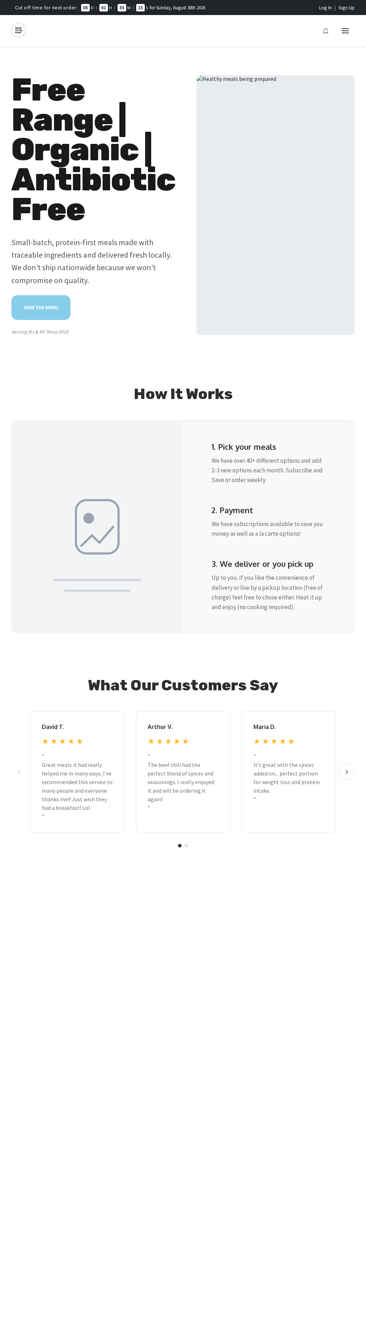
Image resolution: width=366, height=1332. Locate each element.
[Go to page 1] (180, 845)
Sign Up (346, 7)
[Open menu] (345, 31)
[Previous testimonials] (19, 772)
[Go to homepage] (18, 35)
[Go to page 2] (186, 845)
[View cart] (325, 31)
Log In (325, 7)
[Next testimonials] (347, 772)
